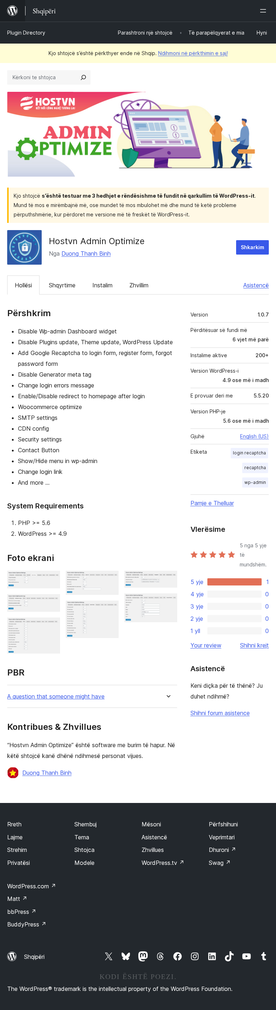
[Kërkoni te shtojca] (83, 77)
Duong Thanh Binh (86, 253)
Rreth (14, 824)
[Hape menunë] (264, 11)
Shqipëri (34, 956)
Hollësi (23, 285)
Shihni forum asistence (220, 713)
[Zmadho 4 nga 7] (108, 580)
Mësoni (151, 824)
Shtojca (84, 849)
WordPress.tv (163, 862)
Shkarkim (252, 247)
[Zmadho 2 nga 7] (50, 603)
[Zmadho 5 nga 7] (108, 610)
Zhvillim (138, 285)
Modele (84, 862)
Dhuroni (222, 849)
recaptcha (255, 467)
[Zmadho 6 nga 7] (167, 580)
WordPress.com (31, 886)
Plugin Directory (26, 33)
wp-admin (255, 482)
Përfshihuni (223, 824)
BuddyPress (26, 924)
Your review (205, 645)
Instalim (102, 285)
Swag (220, 862)
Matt (17, 898)
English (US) (254, 436)
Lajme (15, 837)
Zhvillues (153, 849)
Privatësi (18, 862)
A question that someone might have (56, 696)
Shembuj (85, 824)
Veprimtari (222, 837)
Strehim (17, 849)
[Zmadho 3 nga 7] (50, 627)
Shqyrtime (62, 285)
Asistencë (256, 285)
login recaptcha (249, 452)
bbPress (21, 911)
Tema (81, 837)
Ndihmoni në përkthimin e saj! (193, 53)
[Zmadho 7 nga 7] (167, 603)
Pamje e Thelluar (212, 503)
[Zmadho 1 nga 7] (50, 580)
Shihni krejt (254, 645)
